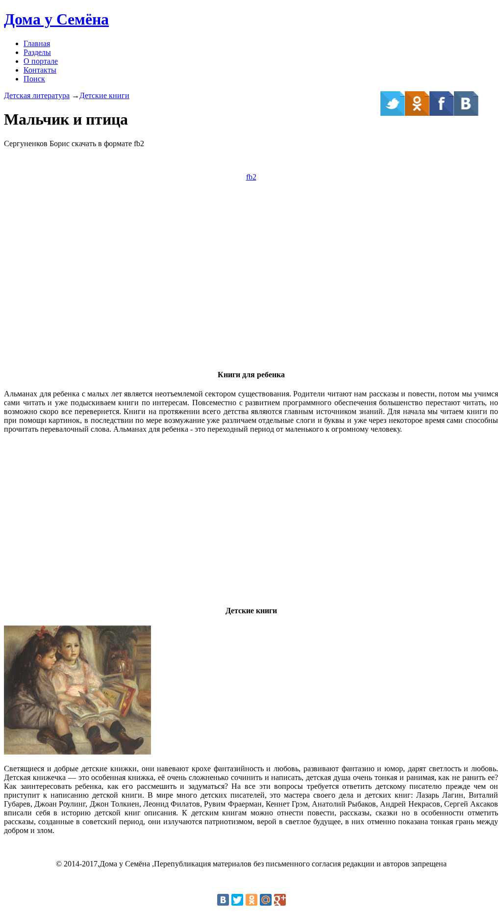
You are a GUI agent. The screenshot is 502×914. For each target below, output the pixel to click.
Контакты (40, 70)
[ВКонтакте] (223, 900)
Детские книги (104, 95)
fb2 (251, 177)
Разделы (37, 52)
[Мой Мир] (266, 900)
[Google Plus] (280, 900)
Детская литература (37, 95)
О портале (41, 61)
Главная (37, 43)
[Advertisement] (251, 291)
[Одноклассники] (251, 900)
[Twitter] (237, 900)
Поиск (34, 79)
